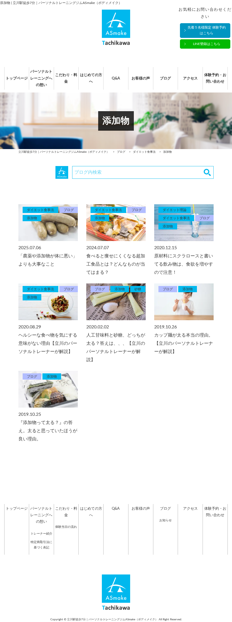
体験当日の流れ (66, 526)
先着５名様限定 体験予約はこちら (207, 30)
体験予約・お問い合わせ (215, 78)
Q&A (116, 78)
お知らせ (165, 520)
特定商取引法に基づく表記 (41, 545)
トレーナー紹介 (41, 533)
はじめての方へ (91, 78)
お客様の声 (141, 78)
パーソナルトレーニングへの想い (41, 78)
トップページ (17, 78)
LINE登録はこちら (206, 44)
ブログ (165, 78)
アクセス (190, 78)
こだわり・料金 (66, 78)
